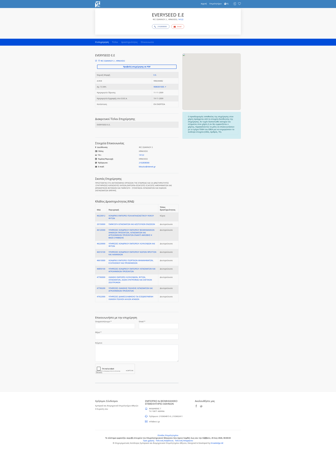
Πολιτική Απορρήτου (184, 440)
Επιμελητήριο (215, 3)
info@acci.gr (154, 421)
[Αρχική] (97, 4)
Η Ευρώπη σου (101, 409)
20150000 (101, 224)
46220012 (101, 215)
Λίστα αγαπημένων (239, 3)
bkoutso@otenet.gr (147, 166)
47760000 (101, 277)
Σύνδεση (234, 3)
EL (227, 3)
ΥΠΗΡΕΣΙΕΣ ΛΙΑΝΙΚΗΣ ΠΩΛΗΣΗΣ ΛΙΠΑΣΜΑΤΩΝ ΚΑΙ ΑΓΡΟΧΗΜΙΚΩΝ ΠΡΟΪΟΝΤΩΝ (131, 289)
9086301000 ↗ (160, 86)
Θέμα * (98, 332)
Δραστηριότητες (129, 42)
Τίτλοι (115, 42)
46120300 (101, 230)
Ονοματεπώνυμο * (103, 321)
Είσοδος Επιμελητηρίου (168, 435)
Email (179, 26)
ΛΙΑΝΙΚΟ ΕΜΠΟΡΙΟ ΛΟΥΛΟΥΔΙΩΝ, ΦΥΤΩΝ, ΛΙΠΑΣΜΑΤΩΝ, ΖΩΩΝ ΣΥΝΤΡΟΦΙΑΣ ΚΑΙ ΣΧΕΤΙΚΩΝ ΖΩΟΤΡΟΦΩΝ (130, 280)
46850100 (101, 269)
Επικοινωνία (147, 42)
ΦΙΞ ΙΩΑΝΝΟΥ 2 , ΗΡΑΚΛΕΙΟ (112, 61)
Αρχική (204, 3)
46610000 (101, 260)
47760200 (101, 288)
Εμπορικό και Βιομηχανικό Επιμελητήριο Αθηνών (116, 405)
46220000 (101, 243)
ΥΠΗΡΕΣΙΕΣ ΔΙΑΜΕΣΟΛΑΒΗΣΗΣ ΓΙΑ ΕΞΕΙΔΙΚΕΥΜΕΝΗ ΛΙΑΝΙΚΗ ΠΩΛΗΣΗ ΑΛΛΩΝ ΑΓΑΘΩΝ (131, 297)
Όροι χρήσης (148, 440)
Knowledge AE (217, 443)
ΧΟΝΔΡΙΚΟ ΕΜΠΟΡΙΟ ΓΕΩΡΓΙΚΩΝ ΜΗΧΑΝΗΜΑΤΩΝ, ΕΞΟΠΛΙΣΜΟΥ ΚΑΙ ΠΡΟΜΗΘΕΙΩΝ (131, 261)
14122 (180, 19)
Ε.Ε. (155, 75)
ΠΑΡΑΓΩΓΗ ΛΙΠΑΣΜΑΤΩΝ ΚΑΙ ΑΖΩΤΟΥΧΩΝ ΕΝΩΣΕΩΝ (132, 224)
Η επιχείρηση (102, 42)
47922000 (101, 296)
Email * (142, 321)
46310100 (101, 252)
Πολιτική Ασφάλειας (165, 440)
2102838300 (162, 26)
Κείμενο (98, 343)
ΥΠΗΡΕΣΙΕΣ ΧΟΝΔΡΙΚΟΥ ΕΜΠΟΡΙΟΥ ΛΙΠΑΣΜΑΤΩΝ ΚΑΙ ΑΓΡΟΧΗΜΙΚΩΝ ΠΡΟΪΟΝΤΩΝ (132, 270)
